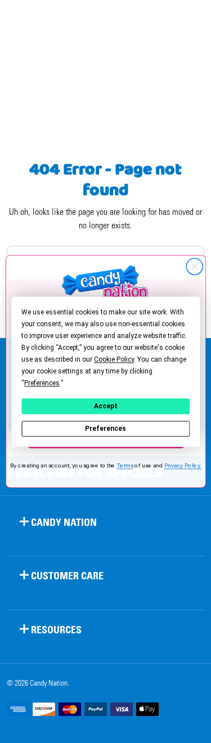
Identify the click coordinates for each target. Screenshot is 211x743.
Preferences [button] (42, 383)
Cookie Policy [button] (114, 359)
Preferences (105, 429)
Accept (106, 406)
